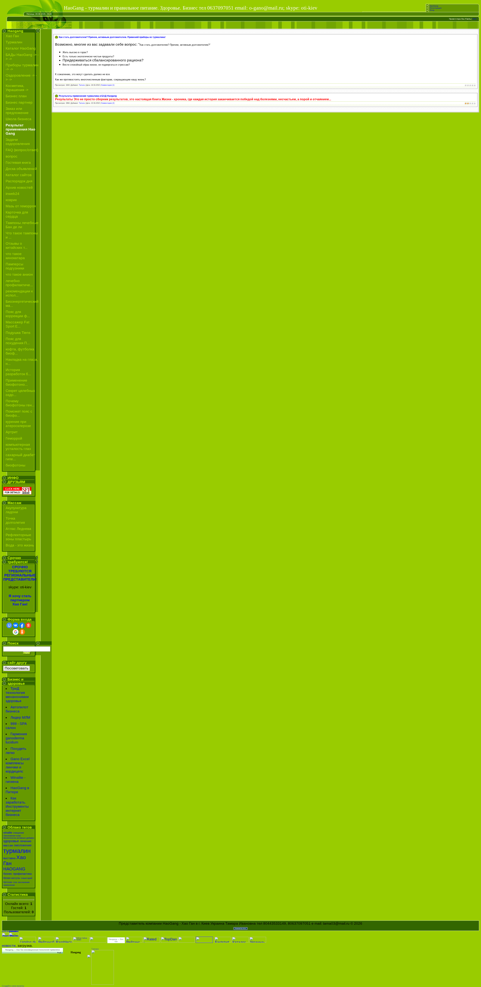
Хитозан (7, 882)
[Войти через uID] (9, 625)
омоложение (23, 845)
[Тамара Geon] (102, 983)
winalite (7, 832)
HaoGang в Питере (17, 790)
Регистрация (435, 8)
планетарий (26, 878)
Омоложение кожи (12, 836)
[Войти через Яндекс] (28, 625)
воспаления (23, 882)
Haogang (76, 952)
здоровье (11, 841)
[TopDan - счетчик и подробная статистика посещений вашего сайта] (169, 941)
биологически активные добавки (18, 838)
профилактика (22, 873)
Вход (432, 10)
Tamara (82, 85)
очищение (18, 833)
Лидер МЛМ (20, 717)
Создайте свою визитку (13, 986)
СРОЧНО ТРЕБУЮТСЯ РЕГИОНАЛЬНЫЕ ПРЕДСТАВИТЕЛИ (19, 573)
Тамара (95, 949)
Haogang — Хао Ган (116, 940)
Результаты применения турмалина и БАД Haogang (88, 96)
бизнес (7, 873)
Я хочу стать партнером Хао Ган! (20, 600)
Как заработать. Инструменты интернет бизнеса (17, 806)
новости (9, 946)
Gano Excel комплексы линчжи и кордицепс (17, 765)
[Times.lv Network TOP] (98, 941)
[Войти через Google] (16, 632)
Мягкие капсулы (11, 878)
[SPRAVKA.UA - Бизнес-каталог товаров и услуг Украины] (77, 956)
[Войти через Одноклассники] (22, 632)
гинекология (9, 885)
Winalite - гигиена (15, 780)
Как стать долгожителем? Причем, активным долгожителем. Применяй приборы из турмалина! (112, 37)
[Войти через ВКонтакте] (15, 625)
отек (15, 882)
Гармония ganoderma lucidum (16, 738)
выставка (9, 858)
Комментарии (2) (107, 103)
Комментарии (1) (107, 85)
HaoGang (434, 6)
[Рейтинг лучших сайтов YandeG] (81, 942)
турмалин (17, 850)
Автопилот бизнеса (17, 709)
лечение (25, 841)
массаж (8, 845)
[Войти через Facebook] (22, 625)
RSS (474, 19)
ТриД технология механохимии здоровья (17, 695)
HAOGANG (14, 868)
